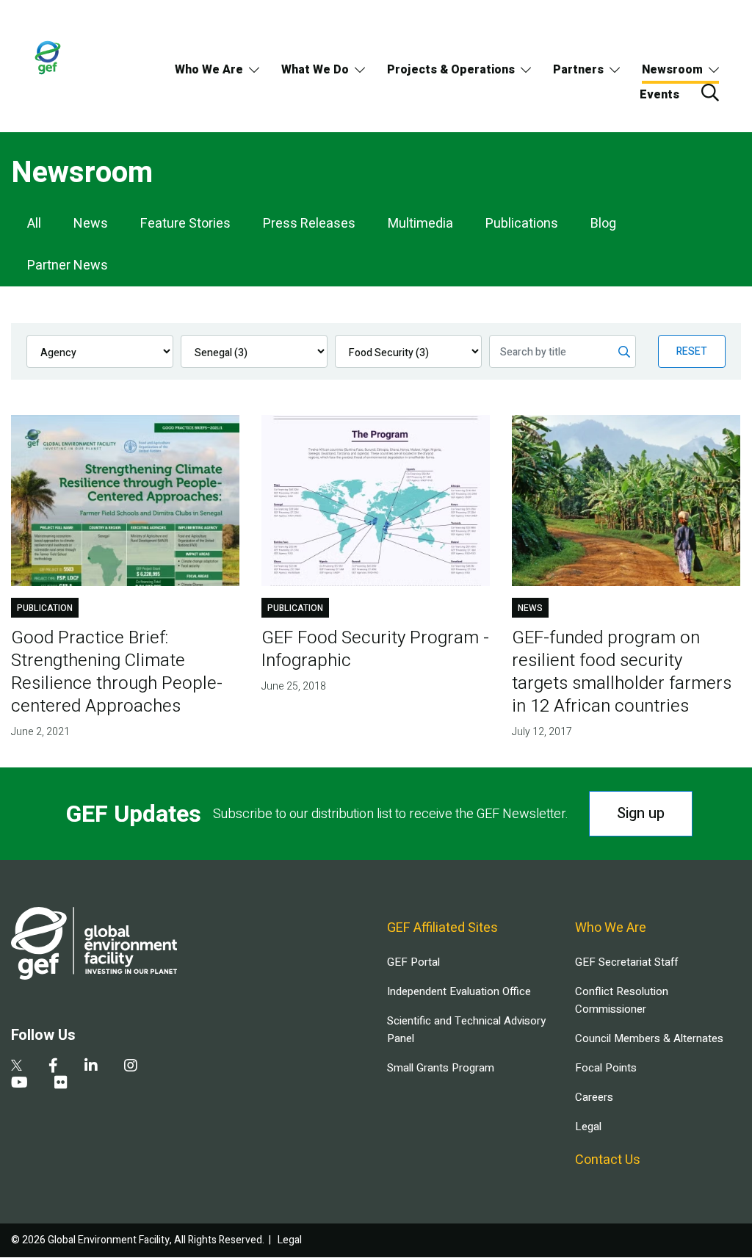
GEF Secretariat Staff (626, 962)
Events (659, 95)
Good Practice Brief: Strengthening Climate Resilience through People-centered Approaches (117, 672)
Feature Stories (185, 224)
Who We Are (209, 70)
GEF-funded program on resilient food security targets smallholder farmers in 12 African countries (621, 672)
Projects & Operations (451, 70)
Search (710, 92)
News (90, 224)
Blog (603, 224)
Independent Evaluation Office (459, 991)
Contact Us (607, 1160)
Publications (521, 224)
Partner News (67, 265)
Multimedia (420, 224)
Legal (588, 1126)
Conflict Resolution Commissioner (621, 1000)
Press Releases (309, 224)
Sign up (641, 813)
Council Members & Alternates (649, 1038)
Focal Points (606, 1068)
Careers (594, 1097)
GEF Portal (413, 962)
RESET (691, 351)
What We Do (315, 70)
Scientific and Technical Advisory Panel (466, 1029)
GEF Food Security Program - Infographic (375, 649)
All (34, 224)
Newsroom (672, 70)
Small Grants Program (440, 1068)
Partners (578, 70)
